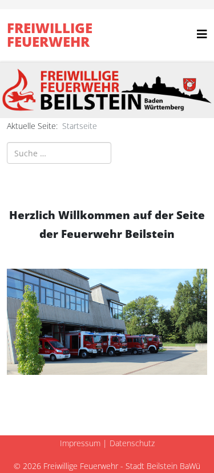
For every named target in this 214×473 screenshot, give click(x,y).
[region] (107, 89)
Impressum (80, 443)
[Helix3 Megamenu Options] (202, 34)
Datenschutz (132, 443)
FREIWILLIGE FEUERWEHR (49, 34)
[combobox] (59, 153)
